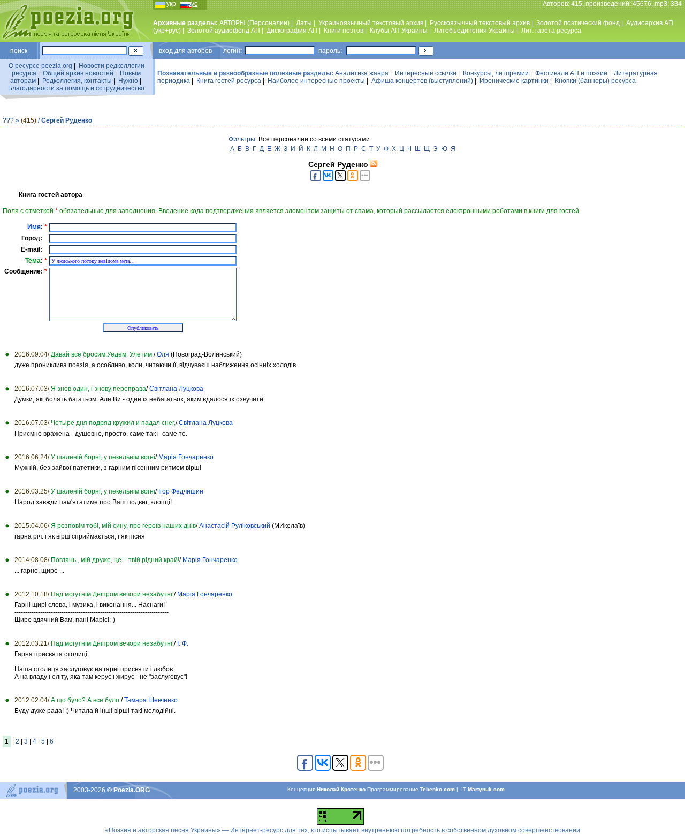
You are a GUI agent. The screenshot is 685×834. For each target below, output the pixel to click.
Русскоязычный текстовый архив (480, 23)
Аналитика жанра (362, 73)
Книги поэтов (343, 30)
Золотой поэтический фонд (578, 23)
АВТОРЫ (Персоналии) (254, 23)
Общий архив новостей (78, 73)
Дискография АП (292, 30)
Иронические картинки (514, 81)
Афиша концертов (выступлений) (422, 81)
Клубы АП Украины (399, 30)
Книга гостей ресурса (228, 81)
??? (8, 120)
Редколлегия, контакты (77, 81)
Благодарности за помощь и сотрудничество (76, 88)
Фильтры (242, 139)
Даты (304, 23)
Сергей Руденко (66, 120)
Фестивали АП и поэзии (571, 73)
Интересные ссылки (425, 73)
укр (171, 3)
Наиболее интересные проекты (316, 81)
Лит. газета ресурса (551, 30)
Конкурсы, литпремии (496, 73)
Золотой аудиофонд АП (223, 30)
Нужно (128, 81)
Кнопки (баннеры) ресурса (595, 81)
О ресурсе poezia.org (40, 66)
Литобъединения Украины (474, 30)
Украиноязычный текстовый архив (370, 23)
